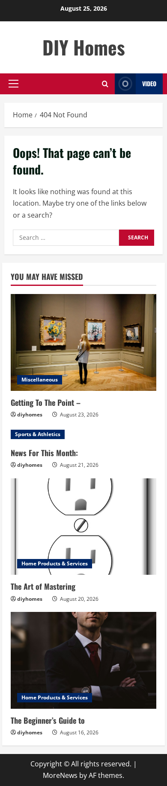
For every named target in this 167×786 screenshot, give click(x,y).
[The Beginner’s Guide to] (83, 660)
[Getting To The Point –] (83, 342)
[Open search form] (105, 84)
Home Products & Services (54, 563)
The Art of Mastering (43, 586)
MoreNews (60, 775)
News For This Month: (44, 452)
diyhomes (29, 414)
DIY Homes (83, 47)
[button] (13, 84)
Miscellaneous (39, 379)
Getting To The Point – (46, 402)
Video (149, 83)
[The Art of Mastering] (83, 526)
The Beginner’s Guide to (48, 720)
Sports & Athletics (37, 434)
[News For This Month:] (83, 434)
